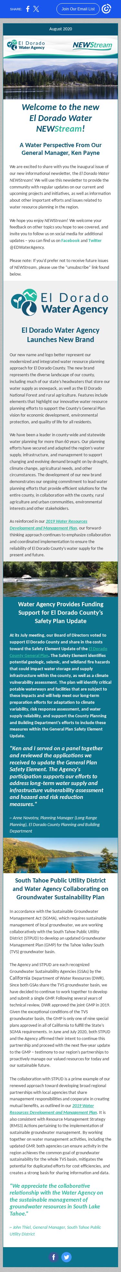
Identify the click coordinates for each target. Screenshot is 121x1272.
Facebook (70, 240)
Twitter (95, 240)
